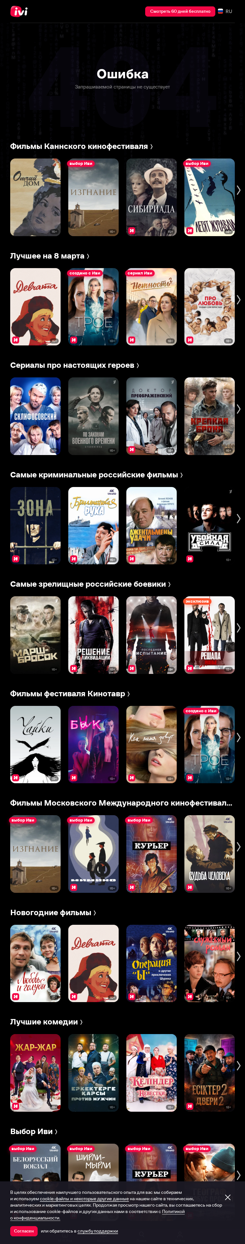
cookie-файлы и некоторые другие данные (84, 1198)
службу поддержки (98, 1230)
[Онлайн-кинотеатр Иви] (20, 11)
